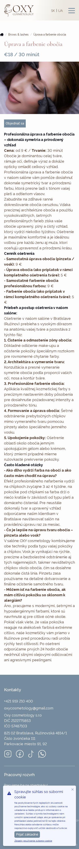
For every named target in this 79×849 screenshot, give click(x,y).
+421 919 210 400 (18, 701)
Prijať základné (27, 834)
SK (53, 11)
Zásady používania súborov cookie (33, 840)
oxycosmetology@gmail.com (28, 708)
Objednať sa (15, 123)
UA (60, 11)
